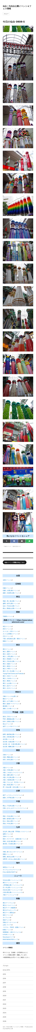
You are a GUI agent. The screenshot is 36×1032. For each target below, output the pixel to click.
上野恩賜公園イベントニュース (12, 885)
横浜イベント (7, 699)
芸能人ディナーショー (10, 922)
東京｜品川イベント (9, 686)
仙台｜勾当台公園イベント (11, 606)
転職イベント (7, 929)
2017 (4, 983)
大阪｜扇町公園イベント (10, 775)
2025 (4, 1017)
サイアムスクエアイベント (11, 869)
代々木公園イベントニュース (12, 887)
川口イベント (7, 636)
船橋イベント (7, 641)
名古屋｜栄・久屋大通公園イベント (14, 744)
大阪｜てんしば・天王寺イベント (13, 782)
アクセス (5, 965)
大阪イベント (7, 767)
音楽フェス (6, 920)
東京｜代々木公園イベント (11, 671)
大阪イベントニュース (10, 895)
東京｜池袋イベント (9, 664)
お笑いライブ (7, 925)
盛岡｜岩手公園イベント (10, 603)
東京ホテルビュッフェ (10, 910)
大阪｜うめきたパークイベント (12, 772)
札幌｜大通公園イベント (10, 590)
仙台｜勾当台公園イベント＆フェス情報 (13, 1026)
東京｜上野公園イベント (10, 656)
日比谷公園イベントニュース (12, 890)
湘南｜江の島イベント (10, 708)
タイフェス (6, 917)
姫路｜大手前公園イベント (11, 797)
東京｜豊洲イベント (9, 681)
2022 (4, 1004)
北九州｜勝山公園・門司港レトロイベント (16, 831)
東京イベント (7, 649)
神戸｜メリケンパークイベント (12, 795)
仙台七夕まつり (17, 546)
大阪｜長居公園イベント (10, 784)
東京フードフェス (8, 903)
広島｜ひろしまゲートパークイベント (15, 808)
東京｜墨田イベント (9, 651)
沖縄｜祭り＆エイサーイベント (12, 852)
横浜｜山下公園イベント (10, 701)
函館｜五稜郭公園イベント (11, 593)
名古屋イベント (8, 739)
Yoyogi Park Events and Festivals (13, 673)
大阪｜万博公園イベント (10, 770)
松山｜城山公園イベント (10, 821)
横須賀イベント (8, 706)
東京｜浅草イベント (9, 654)
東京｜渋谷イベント (9, 676)
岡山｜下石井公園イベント (11, 805)
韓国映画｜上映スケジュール (12, 932)
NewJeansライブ (8, 937)
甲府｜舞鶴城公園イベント (11, 719)
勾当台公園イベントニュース (12, 880)
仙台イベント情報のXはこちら (15, 562)
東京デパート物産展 (9, 907)
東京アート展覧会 (8, 912)
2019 (4, 991)
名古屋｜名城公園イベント (11, 741)
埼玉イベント (7, 626)
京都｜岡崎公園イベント (10, 757)
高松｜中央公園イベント (10, 816)
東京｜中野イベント (9, 668)
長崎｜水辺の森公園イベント (12, 841)
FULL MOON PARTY (9, 872)
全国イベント (7, 580)
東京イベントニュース (10, 882)
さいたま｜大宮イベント (10, 631)
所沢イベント (7, 629)
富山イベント (7, 724)
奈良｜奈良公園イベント (10, 759)
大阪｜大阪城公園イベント (11, 780)
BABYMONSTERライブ (10, 939)
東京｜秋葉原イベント (10, 659)
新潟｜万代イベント (9, 716)
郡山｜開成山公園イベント (11, 608)
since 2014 (6, 970)
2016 (4, 978)
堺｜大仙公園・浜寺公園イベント (13, 787)
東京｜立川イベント (9, 688)
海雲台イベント (8, 867)
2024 (4, 1013)
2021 (4, 1000)
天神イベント (7, 836)
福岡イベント (7, 834)
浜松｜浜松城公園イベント (11, 737)
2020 (4, 995)
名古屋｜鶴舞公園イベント (11, 746)
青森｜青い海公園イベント (11, 601)
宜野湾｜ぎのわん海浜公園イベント (14, 859)
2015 (4, 974)
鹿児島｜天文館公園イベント (12, 844)
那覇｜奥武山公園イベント (11, 856)
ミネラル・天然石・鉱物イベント (13, 927)
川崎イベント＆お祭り (10, 696)
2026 (4, 1021)
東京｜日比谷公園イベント (11, 661)
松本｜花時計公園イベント (11, 721)
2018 (4, 987)
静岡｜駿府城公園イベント (11, 734)
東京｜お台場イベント (10, 683)
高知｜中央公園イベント (10, 823)
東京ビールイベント (9, 905)
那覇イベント (7, 854)
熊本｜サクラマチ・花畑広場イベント (15, 839)
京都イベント (7, 754)
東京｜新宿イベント (9, 666)
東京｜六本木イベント (10, 678)
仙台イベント (7, 546)
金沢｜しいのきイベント (10, 726)
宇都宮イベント (8, 616)
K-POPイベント (8, 934)
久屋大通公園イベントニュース (12, 892)
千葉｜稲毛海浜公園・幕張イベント (14, 638)
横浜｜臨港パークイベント (11, 703)
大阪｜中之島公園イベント (11, 777)
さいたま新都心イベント (10, 634)
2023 (4, 1008)
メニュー (6, 13)
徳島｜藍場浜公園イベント (11, 818)
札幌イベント (7, 588)
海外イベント (7, 915)
